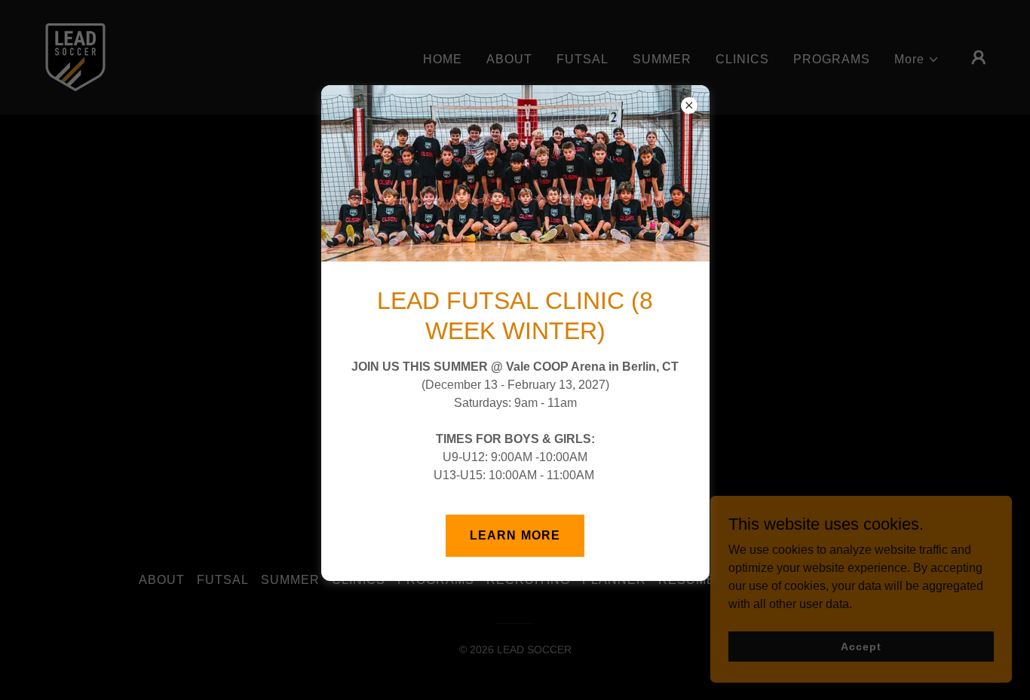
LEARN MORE (514, 535)
